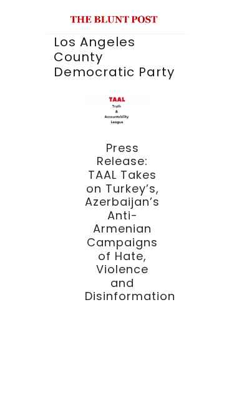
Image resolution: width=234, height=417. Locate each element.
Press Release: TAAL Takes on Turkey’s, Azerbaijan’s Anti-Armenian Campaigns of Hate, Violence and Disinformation (130, 222)
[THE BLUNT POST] (114, 18)
